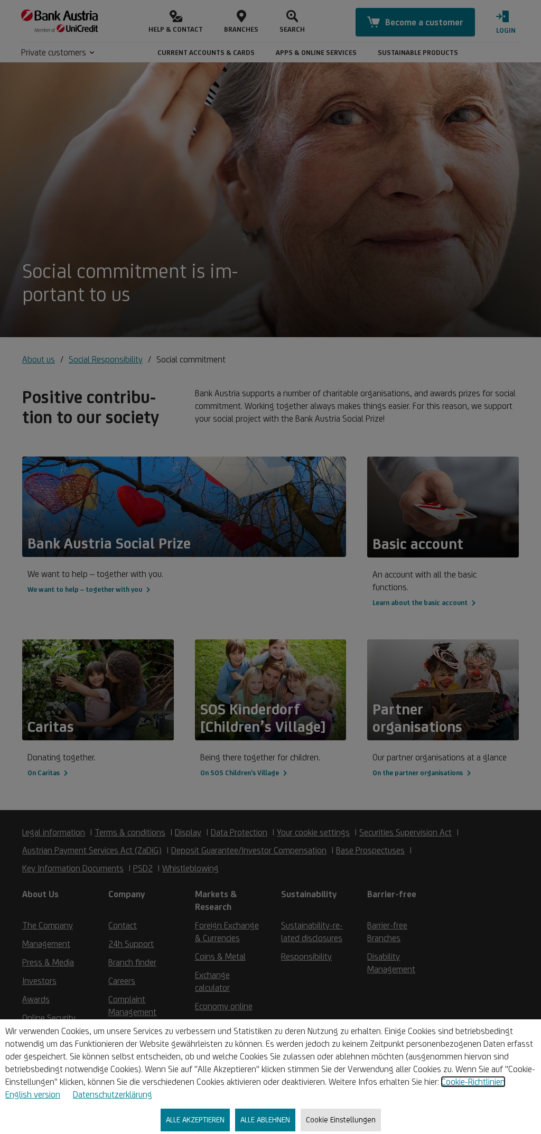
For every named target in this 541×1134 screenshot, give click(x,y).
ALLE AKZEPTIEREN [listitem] (195, 1119)
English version (32, 1094)
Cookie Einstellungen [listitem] (341, 1119)
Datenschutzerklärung (112, 1094)
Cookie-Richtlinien (473, 1081)
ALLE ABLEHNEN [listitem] (265, 1119)
